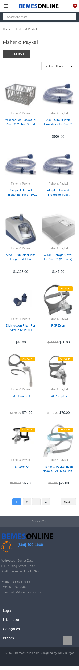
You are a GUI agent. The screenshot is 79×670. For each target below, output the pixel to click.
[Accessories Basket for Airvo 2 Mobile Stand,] (20, 94)
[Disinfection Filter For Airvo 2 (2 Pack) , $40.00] (20, 299)
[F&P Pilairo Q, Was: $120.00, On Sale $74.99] (20, 370)
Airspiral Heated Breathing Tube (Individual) (58, 193)
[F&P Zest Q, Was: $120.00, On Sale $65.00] (20, 441)
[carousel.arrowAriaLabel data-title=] (67, 640)
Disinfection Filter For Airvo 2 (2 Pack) (21, 327)
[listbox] (58, 66)
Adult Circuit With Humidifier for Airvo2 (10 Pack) (58, 122)
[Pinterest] (16, 601)
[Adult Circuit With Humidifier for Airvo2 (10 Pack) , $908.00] (58, 94)
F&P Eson (58, 325)
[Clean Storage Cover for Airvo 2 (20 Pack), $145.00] (58, 229)
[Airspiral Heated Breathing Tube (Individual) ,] (58, 164)
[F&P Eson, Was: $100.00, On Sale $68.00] (58, 299)
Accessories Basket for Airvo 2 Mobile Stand (21, 122)
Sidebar (18, 53)
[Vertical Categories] (11, 6)
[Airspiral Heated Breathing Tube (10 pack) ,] (20, 164)
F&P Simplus (58, 396)
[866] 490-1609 (30, 544)
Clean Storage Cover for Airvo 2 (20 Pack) (58, 257)
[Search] (71, 16)
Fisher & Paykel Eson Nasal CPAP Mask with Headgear (58, 469)
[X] (9, 601)
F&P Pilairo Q (20, 396)
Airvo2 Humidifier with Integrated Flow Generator (21, 257)
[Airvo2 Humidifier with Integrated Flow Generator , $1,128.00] (20, 229)
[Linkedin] (22, 601)
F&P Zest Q (21, 466)
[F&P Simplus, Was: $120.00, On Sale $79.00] (58, 370)
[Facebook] (3, 601)
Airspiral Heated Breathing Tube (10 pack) (20, 193)
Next (67, 502)
